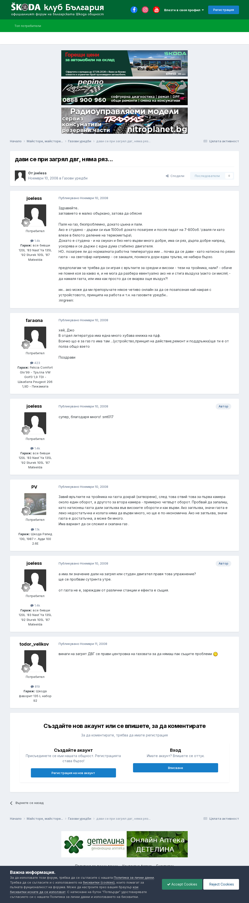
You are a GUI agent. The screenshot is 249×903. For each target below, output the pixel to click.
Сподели (176, 176)
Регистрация (223, 10)
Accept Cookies (183, 884)
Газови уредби (75, 178)
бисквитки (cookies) (99, 882)
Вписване (175, 768)
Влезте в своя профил (183, 10)
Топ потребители (27, 26)
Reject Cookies (221, 884)
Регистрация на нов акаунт (73, 773)
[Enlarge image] (215, 654)
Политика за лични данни (134, 877)
